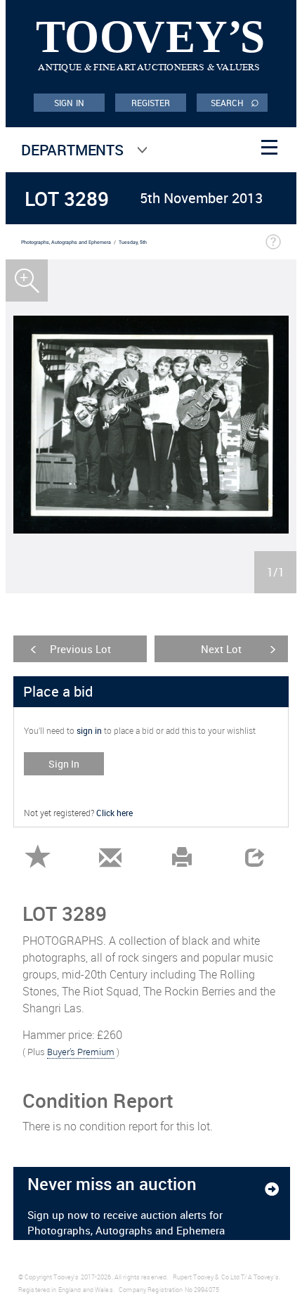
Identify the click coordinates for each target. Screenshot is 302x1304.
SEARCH (235, 101)
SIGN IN (69, 102)
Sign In (63, 763)
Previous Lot (80, 649)
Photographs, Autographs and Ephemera (66, 242)
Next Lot (221, 649)
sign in (89, 730)
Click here (114, 812)
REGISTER (151, 102)
